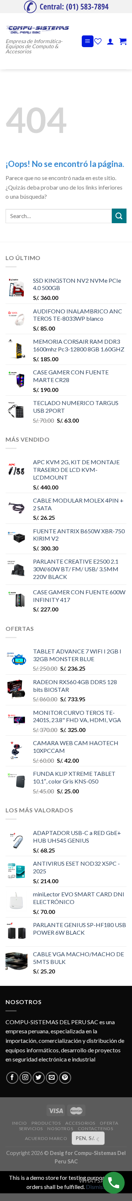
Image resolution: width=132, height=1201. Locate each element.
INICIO (19, 1123)
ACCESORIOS (80, 1123)
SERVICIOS (31, 1128)
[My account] (110, 41)
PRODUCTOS (46, 1123)
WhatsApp (95, 1180)
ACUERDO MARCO (46, 1138)
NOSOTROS (60, 1128)
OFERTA (109, 1123)
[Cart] (122, 41)
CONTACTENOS (95, 1128)
